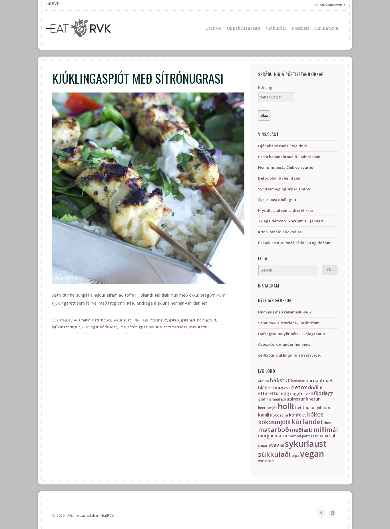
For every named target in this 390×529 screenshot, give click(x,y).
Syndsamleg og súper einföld (284, 189)
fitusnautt (158, 320)
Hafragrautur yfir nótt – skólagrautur (291, 333)
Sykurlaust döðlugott (277, 199)
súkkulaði (274, 454)
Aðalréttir (82, 320)
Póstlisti (300, 28)
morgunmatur (273, 436)
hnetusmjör (267, 407)
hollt (200, 320)
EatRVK (213, 28)
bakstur (280, 380)
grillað (174, 320)
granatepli (277, 399)
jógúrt (211, 320)
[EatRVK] (92, 28)
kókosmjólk (274, 422)
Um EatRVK (327, 28)
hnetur (313, 399)
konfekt (297, 415)
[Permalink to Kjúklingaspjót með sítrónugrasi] (148, 188)
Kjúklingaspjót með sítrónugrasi (138, 78)
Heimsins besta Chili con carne (285, 167)
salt (333, 436)
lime (122, 326)
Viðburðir (276, 28)
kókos (315, 414)
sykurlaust (158, 326)
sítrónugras (137, 326)
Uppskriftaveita (244, 28)
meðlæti (301, 430)
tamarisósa (177, 326)
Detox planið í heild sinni (280, 178)
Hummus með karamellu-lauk (284, 312)
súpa (295, 456)
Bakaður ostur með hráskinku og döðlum (294, 242)
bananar (298, 381)
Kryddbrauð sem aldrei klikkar (285, 210)
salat (323, 436)
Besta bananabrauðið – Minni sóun (289, 156)
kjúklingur (90, 326)
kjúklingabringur (66, 326)
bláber (265, 388)
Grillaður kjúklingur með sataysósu (289, 355)
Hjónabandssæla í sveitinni (282, 145)
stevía (276, 444)
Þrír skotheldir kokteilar (279, 231)
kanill (263, 415)
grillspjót (188, 320)
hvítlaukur (305, 407)
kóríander (108, 326)
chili (287, 388)
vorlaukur (266, 460)
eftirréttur (269, 394)
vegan (312, 453)
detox (299, 387)
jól (319, 407)
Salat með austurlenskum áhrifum (288, 322)
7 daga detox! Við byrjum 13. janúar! (290, 221)
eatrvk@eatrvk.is (332, 5)
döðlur (315, 387)
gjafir (263, 399)
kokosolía (279, 415)
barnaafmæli (319, 380)
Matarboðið (101, 320)
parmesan (310, 436)
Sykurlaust (122, 320)
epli (309, 393)
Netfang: (265, 87)
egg (285, 394)
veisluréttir (198, 326)
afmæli (263, 381)
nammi (294, 436)
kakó (326, 407)
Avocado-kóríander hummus (284, 344)
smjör (263, 445)
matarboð (273, 429)
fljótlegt (323, 393)
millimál (325, 429)
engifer (297, 393)
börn (278, 388)
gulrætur (296, 399)
